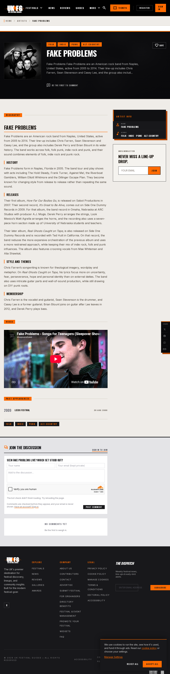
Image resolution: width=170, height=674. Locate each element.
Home (9, 21)
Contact (65, 579)
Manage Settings (113, 657)
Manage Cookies (98, 579)
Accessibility (96, 600)
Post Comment (94, 507)
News (51, 8)
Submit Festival (70, 590)
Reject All (132, 664)
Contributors (69, 574)
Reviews (65, 8)
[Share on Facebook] (164, 336)
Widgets (65, 631)
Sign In (160, 8)
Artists (22, 21)
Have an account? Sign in (26, 506)
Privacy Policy (97, 568)
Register (144, 7)
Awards (37, 590)
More (95, 8)
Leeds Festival (22, 410)
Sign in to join (100, 450)
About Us (66, 568)
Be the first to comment (62, 85)
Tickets (120, 8)
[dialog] (133, 655)
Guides (80, 8)
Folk (51, 44)
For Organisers (70, 596)
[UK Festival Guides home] (15, 561)
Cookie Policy (97, 574)
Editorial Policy (98, 595)
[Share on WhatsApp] (164, 342)
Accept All (152, 664)
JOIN (154, 170)
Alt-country (91, 44)
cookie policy (149, 648)
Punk (75, 44)
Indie (63, 44)
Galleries (38, 585)
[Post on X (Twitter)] (164, 329)
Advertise (66, 585)
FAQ (62, 637)
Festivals (34, 8)
